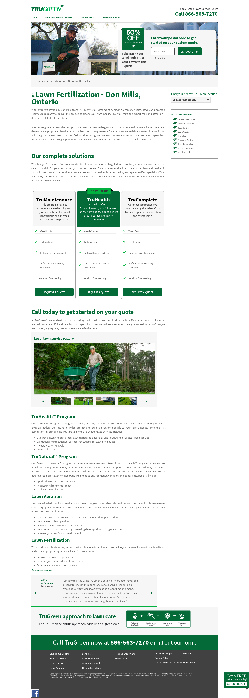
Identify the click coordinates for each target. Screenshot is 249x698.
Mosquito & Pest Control (58, 17)
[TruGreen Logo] (47, 10)
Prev (38, 369)
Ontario (72, 81)
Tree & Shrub (86, 17)
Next (150, 369)
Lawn (34, 17)
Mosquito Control (185, 140)
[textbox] (163, 51)
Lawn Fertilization (56, 81)
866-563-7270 (129, 642)
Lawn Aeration (184, 132)
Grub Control (183, 128)
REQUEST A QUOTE (54, 292)
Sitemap (186, 653)
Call (196, 14)
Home (40, 81)
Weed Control (184, 152)
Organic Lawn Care (186, 144)
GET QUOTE (189, 51)
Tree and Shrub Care (186, 148)
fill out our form (176, 642)
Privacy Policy (162, 658)
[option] (191, 100)
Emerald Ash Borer (186, 123)
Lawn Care (182, 136)
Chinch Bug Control (186, 119)
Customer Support (111, 17)
